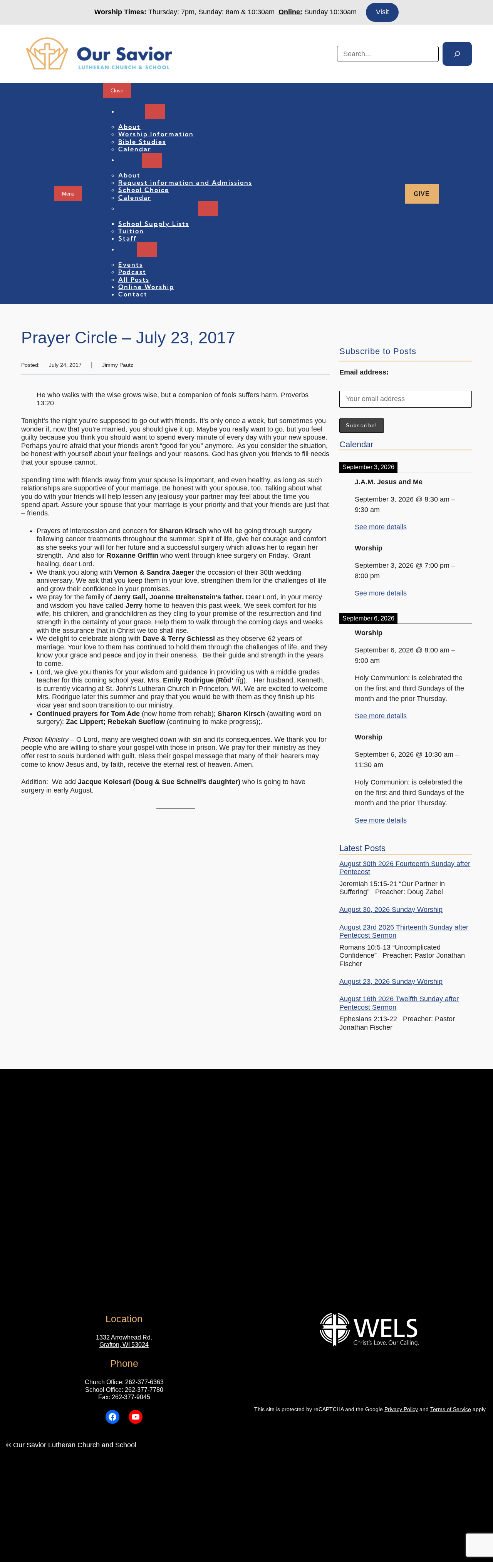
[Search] (457, 54)
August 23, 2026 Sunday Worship (391, 981)
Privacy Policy (401, 1409)
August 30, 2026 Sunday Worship (391, 909)
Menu (68, 194)
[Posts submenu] (147, 249)
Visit (382, 12)
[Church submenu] (155, 111)
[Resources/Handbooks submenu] (208, 208)
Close (117, 91)
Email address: (364, 372)
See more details (381, 527)
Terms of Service (450, 1409)
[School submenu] (152, 160)
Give (422, 194)
